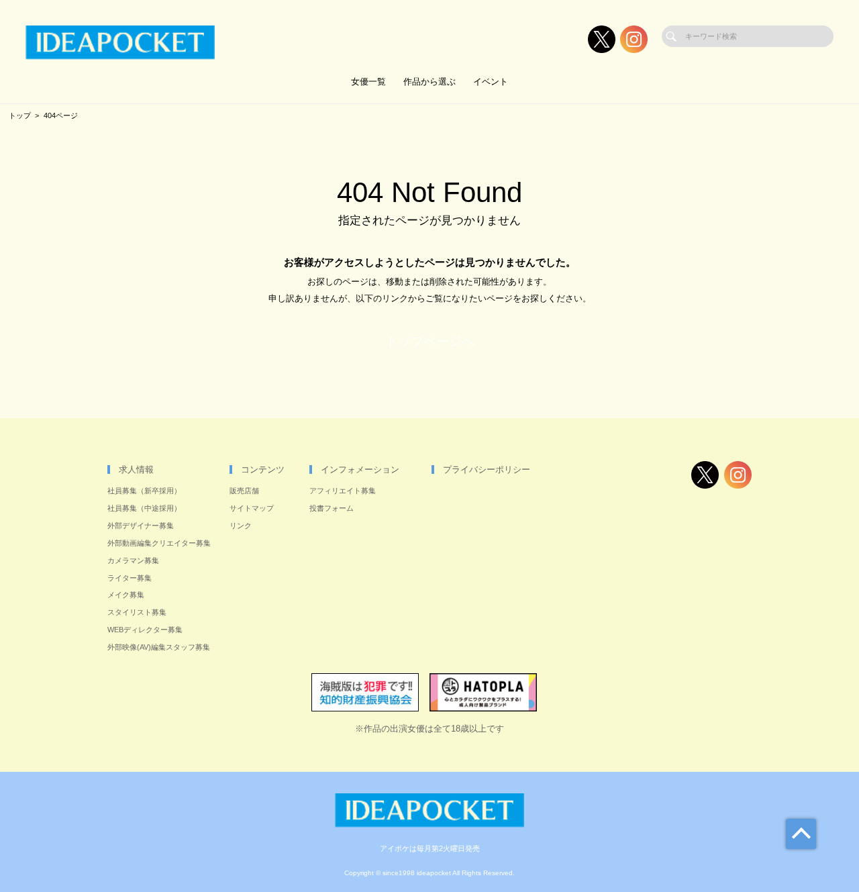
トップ (20, 115)
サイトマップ (252, 508)
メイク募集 (125, 595)
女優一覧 (368, 82)
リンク (241, 526)
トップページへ (429, 341)
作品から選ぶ (429, 82)
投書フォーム (331, 508)
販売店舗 (244, 491)
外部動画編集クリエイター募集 (159, 543)
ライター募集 (129, 578)
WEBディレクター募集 (145, 630)
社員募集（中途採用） (144, 508)
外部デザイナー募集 (140, 526)
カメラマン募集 (133, 560)
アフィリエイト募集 (342, 491)
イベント (490, 82)
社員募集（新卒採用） (144, 491)
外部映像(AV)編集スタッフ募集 (158, 647)
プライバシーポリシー (486, 469)
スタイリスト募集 (136, 612)
